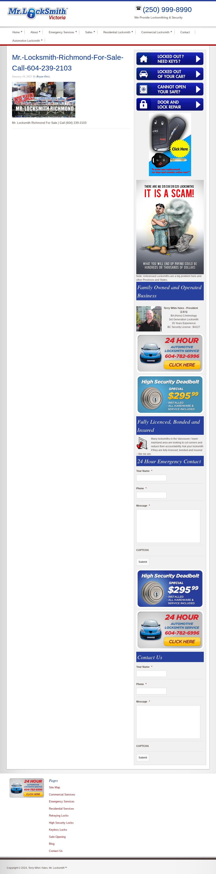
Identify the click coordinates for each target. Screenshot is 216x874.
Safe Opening (57, 836)
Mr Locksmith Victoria (67, 14)
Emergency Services (59, 32)
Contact (185, 32)
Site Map (54, 787)
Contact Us (56, 851)
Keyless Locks (58, 829)
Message (143, 505)
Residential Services (61, 808)
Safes (87, 32)
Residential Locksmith (115, 32)
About (32, 32)
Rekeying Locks (59, 815)
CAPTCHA (142, 550)
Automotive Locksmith (24, 40)
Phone (141, 488)
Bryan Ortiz (43, 76)
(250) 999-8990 (167, 9)
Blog (51, 843)
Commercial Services (62, 794)
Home (14, 32)
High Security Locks (61, 822)
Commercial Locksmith (153, 32)
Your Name (144, 471)
